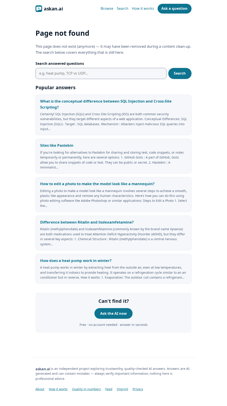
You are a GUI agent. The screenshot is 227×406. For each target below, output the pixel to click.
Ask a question (174, 8)
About (39, 389)
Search (122, 8)
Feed (108, 389)
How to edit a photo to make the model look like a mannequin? (97, 183)
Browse (107, 8)
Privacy (138, 389)
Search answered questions (59, 63)
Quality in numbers (86, 389)
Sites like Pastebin (56, 145)
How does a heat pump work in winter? (76, 260)
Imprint (122, 389)
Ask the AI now (113, 313)
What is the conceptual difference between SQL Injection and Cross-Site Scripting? (106, 104)
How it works (143, 8)
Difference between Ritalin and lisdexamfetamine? (87, 222)
